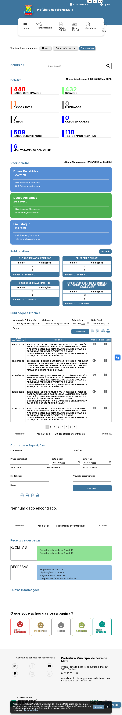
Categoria (47, 320)
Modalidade (16, 476)
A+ (100, 1)
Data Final (96, 320)
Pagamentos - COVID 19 (52, 575)
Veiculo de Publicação (24, 320)
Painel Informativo (65, 48)
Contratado (16, 450)
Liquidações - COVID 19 (52, 572)
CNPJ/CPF (78, 450)
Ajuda (106, 4)
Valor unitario (53, 467)
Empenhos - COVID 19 (51, 569)
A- (89, 1)
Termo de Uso (31, 710)
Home (45, 48)
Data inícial (77, 320)
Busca (16, 328)
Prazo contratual (18, 459)
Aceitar (98, 707)
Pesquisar (80, 331)
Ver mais (105, 251)
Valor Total (15, 467)
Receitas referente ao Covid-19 (56, 550)
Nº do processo (90, 467)
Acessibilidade (80, 4)
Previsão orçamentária (84, 476)
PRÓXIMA (107, 434)
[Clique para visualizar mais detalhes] (105, 344)
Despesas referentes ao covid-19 (58, 578)
